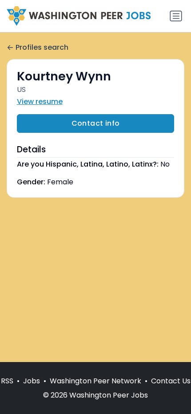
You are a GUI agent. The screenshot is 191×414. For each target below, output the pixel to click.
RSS (7, 381)
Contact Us (171, 381)
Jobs (31, 381)
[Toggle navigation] (175, 16)
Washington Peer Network (95, 381)
